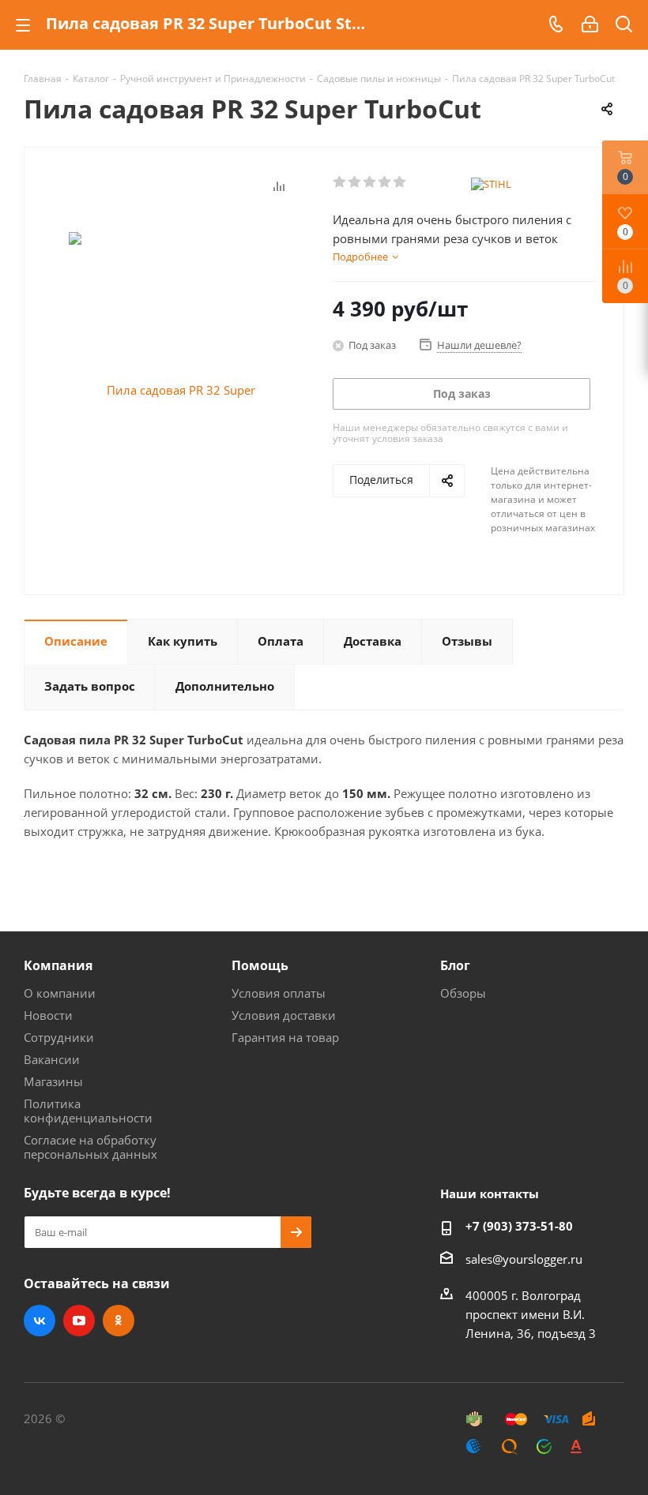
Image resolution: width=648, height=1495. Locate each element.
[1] (340, 182)
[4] (385, 182)
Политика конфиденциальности (88, 1111)
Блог (455, 965)
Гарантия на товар (285, 1037)
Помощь (260, 965)
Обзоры (463, 993)
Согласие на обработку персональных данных (90, 1147)
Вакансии (52, 1059)
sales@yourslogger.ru (523, 1259)
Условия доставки (284, 1015)
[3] (370, 182)
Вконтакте (39, 1320)
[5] (400, 182)
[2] (355, 182)
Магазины (53, 1081)
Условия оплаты (279, 993)
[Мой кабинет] (590, 24)
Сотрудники (59, 1037)
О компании (60, 993)
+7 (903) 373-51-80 (519, 1226)
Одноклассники (118, 1320)
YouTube (79, 1320)
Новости (48, 1015)
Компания (58, 965)
